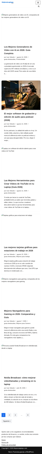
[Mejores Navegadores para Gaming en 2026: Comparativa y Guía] (21, 292)
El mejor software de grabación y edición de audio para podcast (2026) (20, 116)
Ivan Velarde (11, 57)
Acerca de (5, 442)
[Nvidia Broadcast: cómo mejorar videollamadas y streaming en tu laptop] (21, 359)
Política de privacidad (9, 445)
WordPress (30, 452)
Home (4, 440)
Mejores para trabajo (23, 256)
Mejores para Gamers (23, 323)
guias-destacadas (9, 59)
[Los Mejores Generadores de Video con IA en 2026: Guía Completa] (21, 28)
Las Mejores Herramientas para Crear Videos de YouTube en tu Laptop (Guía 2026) (19, 183)
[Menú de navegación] (38, 2)
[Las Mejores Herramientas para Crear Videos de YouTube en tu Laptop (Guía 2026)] (21, 162)
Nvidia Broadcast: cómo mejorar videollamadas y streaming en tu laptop (20, 381)
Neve (10, 452)
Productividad (20, 59)
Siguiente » (6, 421)
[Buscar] (38, 6)
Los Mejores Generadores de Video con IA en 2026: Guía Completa (18, 50)
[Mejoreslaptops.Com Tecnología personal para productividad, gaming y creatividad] (8, 2)
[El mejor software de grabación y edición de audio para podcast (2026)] (21, 95)
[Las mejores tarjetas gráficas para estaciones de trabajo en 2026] (21, 229)
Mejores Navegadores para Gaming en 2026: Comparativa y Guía (19, 314)
